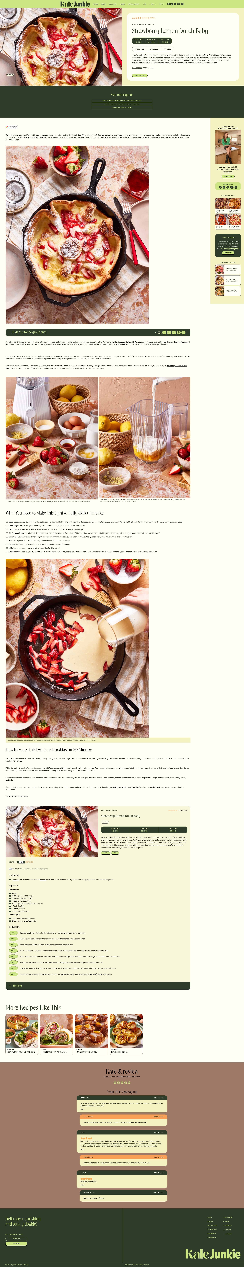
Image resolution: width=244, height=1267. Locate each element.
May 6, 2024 (158, 1098)
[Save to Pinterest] (169, 332)
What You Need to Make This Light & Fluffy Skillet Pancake (122, 100)
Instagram (117, 787)
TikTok (124, 787)
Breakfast (151, 24)
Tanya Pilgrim (23, 796)
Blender (16, 879)
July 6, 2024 (158, 1157)
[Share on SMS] (179, 332)
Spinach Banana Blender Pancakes (174, 342)
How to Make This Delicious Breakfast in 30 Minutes (122, 104)
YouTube (228, 1229)
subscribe (228, 253)
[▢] (10, 879)
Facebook (228, 1225)
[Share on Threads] (174, 332)
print (105, 853)
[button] (133, 18)
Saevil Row (135, 1265)
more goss (228, 176)
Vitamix (43, 879)
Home (134, 24)
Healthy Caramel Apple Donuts (220, 211)
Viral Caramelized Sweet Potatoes (220, 227)
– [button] (18, 862)
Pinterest (156, 787)
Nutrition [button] (17, 986)
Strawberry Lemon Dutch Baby (122, 107)
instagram (228, 1217)
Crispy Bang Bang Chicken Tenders (233, 211)
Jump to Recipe (140, 75)
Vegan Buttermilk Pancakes (131, 342)
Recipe (141, 24)
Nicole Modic (137, 68)
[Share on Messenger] (183, 332)
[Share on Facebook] (164, 332)
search (161, 4)
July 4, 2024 (158, 1132)
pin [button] (115, 853)
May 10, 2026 (158, 1173)
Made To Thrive (144, 1265)
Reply (82, 1109)
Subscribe (16, 1243)
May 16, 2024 (158, 1117)
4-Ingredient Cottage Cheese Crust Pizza (234, 227)
